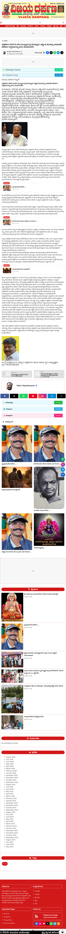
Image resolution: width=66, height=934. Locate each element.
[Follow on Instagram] (63, 464)
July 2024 (9, 814)
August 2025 (10, 784)
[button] (40, 22)
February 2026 (11, 771)
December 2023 (12, 830)
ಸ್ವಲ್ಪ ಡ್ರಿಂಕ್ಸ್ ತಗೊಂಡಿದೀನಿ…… (9, 464)
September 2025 (12, 782)
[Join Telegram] (63, 470)
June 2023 (10, 844)
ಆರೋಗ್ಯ (42, 26)
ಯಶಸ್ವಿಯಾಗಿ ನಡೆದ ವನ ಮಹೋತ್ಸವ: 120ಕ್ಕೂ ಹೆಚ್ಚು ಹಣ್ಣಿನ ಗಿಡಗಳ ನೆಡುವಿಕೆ (43, 686)
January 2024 (11, 828)
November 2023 (12, 833)
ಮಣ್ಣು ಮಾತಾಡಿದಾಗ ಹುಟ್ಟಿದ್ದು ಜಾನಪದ (34, 716)
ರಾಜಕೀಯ (30, 26)
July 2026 (9, 759)
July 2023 (9, 842)
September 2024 (12, 810)
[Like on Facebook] (63, 475)
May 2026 (9, 764)
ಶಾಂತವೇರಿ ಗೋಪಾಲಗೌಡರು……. (42, 510)
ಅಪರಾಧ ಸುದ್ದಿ (5, 863)
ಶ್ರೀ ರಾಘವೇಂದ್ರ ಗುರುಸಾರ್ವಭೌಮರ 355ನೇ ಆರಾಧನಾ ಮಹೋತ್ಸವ (41, 594)
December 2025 (12, 775)
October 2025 (11, 780)
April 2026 (9, 766)
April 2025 (9, 794)
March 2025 (10, 796)
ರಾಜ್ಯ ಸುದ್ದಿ (23, 26)
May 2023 (9, 847)
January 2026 (11, 773)
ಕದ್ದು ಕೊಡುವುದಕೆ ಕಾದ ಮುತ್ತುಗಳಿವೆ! (11, 490)
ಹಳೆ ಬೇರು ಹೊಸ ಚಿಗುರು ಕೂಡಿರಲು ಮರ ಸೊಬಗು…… (47, 464)
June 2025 (10, 789)
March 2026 (10, 768)
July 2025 (9, 787)
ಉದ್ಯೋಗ (49, 26)
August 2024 (10, 812)
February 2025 (11, 798)
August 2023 (10, 840)
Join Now (58, 70)
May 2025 (9, 791)
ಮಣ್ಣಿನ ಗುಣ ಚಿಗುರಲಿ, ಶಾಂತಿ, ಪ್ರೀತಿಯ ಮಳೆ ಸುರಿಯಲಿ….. (17, 552)
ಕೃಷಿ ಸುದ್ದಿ (55, 26)
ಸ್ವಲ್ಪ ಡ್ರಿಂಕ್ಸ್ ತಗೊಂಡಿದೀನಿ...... (22, 932)
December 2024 (12, 803)
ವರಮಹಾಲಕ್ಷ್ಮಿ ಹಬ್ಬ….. (39, 548)
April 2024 (10, 821)
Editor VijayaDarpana (14, 51)
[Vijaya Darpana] (33, 10)
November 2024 (12, 805)
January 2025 (11, 801)
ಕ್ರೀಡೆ (61, 26)
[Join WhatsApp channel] (63, 459)
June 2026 (10, 761)
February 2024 (11, 826)
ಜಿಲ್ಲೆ (17, 26)
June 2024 (10, 817)
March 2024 (10, 824)
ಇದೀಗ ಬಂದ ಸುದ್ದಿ (10, 26)
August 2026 (10, 757)
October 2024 (11, 807)
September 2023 (12, 837)
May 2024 (9, 819)
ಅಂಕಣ (37, 26)
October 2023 (11, 835)
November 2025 (12, 778)
